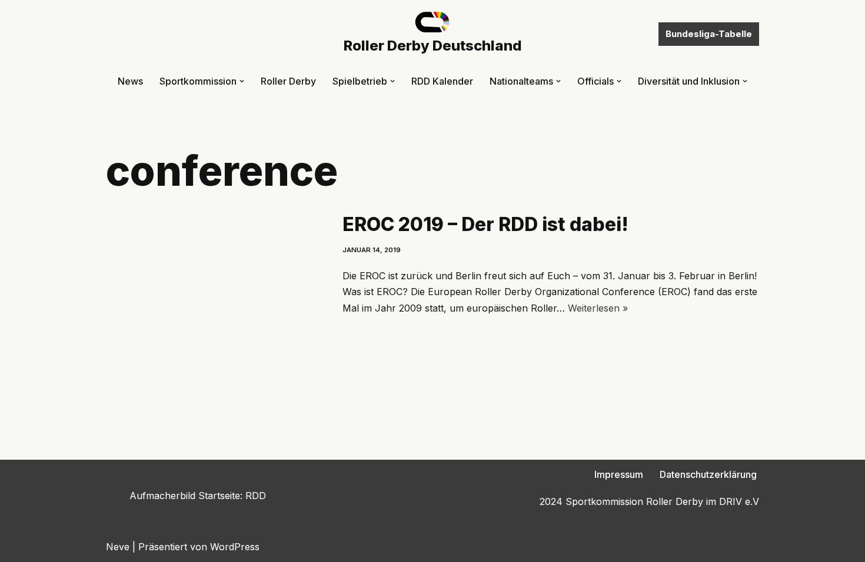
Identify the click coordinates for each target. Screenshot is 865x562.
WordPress (235, 547)
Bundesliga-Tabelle (709, 33)
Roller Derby (288, 81)
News (130, 81)
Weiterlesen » (598, 308)
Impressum (618, 474)
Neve (117, 547)
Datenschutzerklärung (708, 474)
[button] (241, 81)
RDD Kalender (442, 81)
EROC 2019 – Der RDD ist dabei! (485, 224)
